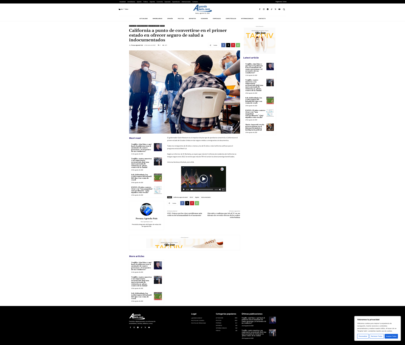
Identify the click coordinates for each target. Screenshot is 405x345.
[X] (275, 9)
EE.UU (191, 197)
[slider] (202, 189)
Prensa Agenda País (137, 45)
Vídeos (162, 26)
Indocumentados (206, 197)
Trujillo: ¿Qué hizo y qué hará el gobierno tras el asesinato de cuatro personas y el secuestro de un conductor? (141, 147)
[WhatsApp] (238, 45)
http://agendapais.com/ (147, 221)
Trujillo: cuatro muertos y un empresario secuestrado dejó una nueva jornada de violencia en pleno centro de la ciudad (141, 163)
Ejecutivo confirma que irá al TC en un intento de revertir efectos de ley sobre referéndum (223, 215)
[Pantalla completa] (223, 189)
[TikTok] (271, 9)
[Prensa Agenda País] (146, 209)
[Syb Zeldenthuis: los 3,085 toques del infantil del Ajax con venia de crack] (158, 178)
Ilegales (197, 197)
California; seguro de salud (180, 197)
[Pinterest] (233, 45)
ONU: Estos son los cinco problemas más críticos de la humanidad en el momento (184, 214)
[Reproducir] (184, 189)
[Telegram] (267, 9)
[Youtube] (279, 9)
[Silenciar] (220, 189)
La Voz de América (154, 26)
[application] (203, 179)
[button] (283, 9)
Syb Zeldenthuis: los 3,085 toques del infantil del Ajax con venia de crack (141, 177)
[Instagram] (263, 9)
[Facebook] (259, 9)
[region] (377, 328)
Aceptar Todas (391, 336)
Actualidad (133, 26)
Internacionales (142, 26)
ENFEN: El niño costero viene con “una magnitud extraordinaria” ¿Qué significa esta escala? (141, 190)
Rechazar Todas (376, 336)
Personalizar (363, 336)
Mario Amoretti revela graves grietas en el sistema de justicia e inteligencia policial (254, 127)
